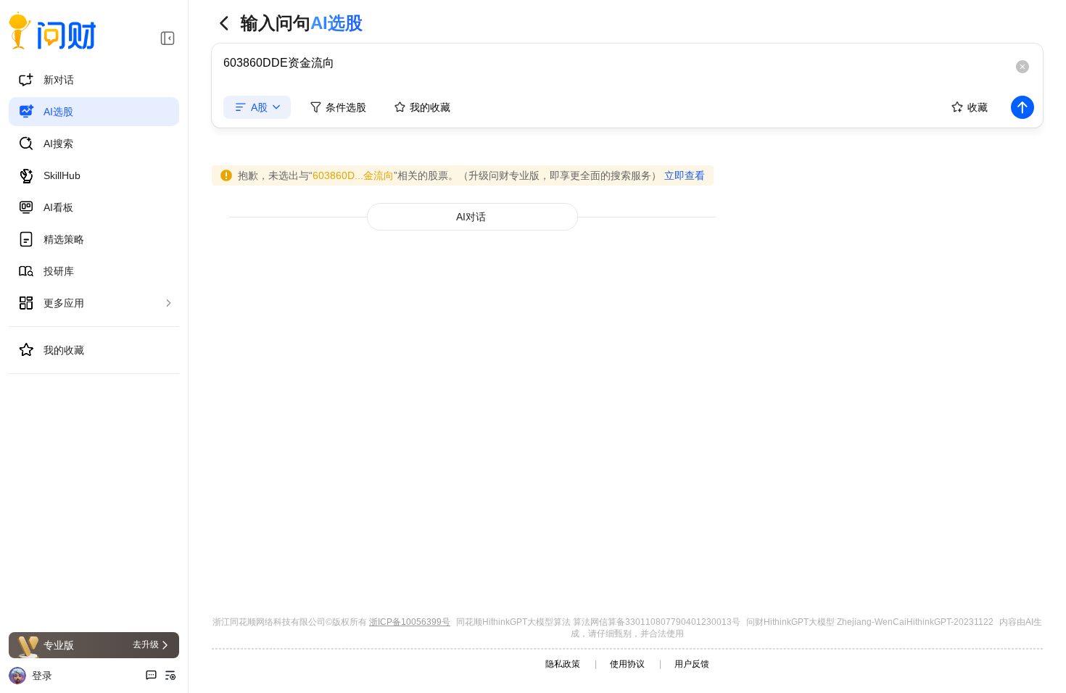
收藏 (977, 107)
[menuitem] (94, 79)
